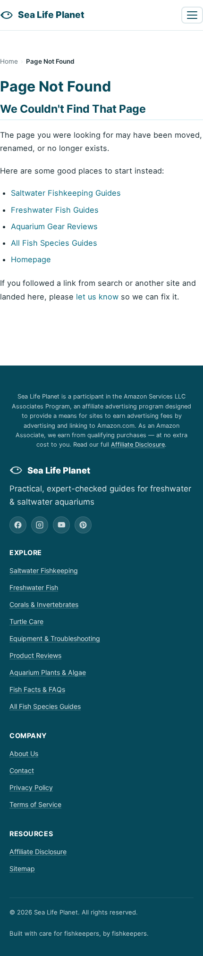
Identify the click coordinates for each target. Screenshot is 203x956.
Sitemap (22, 869)
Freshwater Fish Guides (55, 210)
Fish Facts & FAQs (37, 689)
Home (9, 61)
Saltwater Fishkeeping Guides (66, 193)
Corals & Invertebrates (43, 604)
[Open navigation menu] (192, 15)
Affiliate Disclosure (138, 444)
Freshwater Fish (33, 587)
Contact (21, 770)
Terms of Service (35, 804)
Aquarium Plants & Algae (47, 672)
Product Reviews (35, 655)
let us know (97, 296)
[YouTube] (61, 524)
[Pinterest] (83, 524)
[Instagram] (39, 524)
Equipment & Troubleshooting (54, 638)
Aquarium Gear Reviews (54, 226)
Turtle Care (26, 621)
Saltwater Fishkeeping (43, 570)
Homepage (31, 259)
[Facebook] (17, 524)
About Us (23, 753)
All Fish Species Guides (54, 243)
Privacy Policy (31, 787)
